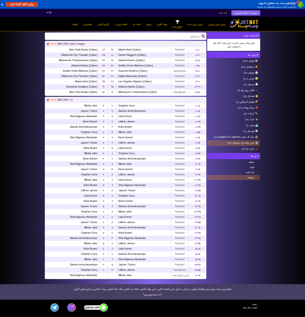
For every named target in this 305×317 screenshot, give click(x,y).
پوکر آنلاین (162, 24)
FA (50, 13)
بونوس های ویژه (250, 307)
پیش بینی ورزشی (216, 24)
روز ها (254, 156)
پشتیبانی (87, 24)
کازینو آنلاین (103, 24)
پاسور (148, 24)
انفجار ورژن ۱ (121, 24)
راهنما (75, 24)
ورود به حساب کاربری (246, 13)
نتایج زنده (177, 27)
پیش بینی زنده (195, 24)
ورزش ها (253, 55)
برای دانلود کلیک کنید (22, 4)
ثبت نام (223, 13)
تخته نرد (137, 24)
